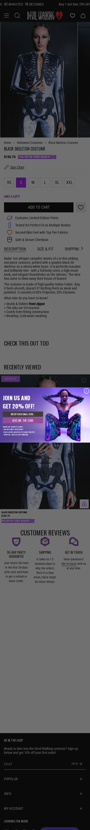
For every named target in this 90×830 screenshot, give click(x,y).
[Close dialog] (86, 390)
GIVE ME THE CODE (23, 420)
